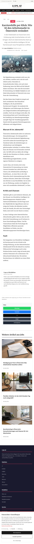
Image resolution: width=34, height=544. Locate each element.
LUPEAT (17, 6)
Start (4, 19)
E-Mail (17, 319)
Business (8, 10)
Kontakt (4, 502)
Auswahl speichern (17, 536)
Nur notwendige (17, 540)
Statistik (13, 529)
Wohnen (17, 10)
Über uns (4, 494)
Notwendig (5, 529)
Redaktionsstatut (6, 499)
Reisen (22, 10)
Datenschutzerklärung (7, 526)
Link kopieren (17, 322)
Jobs (13, 10)
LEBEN (3, 10)
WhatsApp (17, 308)
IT (2, 466)
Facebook (17, 312)
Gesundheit (28, 10)
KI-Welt (3, 469)
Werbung (20, 529)
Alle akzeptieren (17, 532)
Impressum (4, 511)
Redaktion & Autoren (7, 496)
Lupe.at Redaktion (8, 48)
